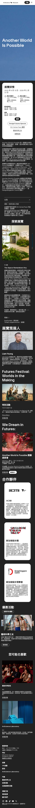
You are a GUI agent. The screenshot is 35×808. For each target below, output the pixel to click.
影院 (3, 768)
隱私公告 (4, 803)
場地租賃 (5, 794)
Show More (6, 415)
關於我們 (5, 797)
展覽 (3, 763)
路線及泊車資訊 (7, 758)
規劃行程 (5, 791)
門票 (3, 777)
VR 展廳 (4, 765)
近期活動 (5, 783)
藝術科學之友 (6, 780)
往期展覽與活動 (7, 786)
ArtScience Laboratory (10, 771)
